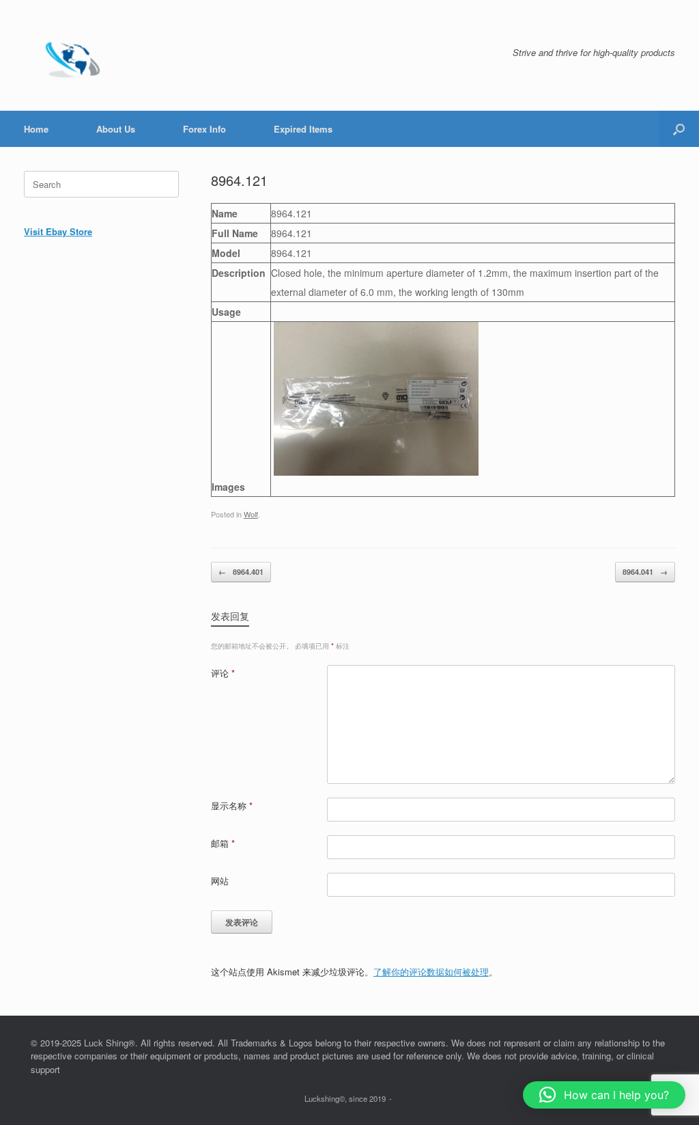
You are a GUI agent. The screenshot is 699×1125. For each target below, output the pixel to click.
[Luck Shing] (75, 55)
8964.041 (645, 572)
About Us (115, 128)
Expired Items (303, 128)
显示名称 (232, 805)
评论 (223, 672)
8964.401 (240, 572)
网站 (220, 880)
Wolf (251, 514)
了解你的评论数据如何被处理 (431, 971)
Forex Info (204, 128)
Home (36, 128)
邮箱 (223, 843)
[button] (679, 129)
